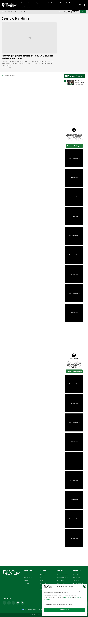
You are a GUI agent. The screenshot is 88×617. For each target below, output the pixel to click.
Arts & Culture (50, 3)
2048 (41, 578)
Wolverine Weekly (62, 575)
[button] (84, 586)
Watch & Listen (26, 7)
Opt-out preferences (63, 613)
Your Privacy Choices (30, 609)
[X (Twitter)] (62, 12)
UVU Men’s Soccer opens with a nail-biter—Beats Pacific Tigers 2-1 (79, 81)
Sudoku (42, 580)
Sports (38, 3)
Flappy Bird (43, 583)
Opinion (69, 3)
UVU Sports (60, 580)
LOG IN (83, 11)
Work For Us (24, 11)
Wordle (42, 575)
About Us (4, 11)
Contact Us (76, 575)
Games (37, 7)
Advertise (10, 11)
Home (23, 3)
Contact (17, 11)
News (30, 3)
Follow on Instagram (74, 146)
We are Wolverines (62, 578)
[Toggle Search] (80, 5)
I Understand (64, 610)
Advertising (76, 578)
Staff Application (78, 583)
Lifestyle (26, 583)
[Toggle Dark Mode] (84, 5)
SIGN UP (75, 11)
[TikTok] (66, 12)
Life (60, 3)
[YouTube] (69, 12)
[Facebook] (59, 12)
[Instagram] (64, 12)
